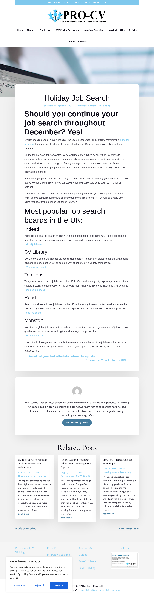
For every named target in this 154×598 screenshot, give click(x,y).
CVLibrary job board (35, 267)
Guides (71, 41)
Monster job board (34, 335)
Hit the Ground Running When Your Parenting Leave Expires (76, 463)
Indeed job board (33, 244)
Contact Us (85, 548)
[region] (39, 574)
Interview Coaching (93, 30)
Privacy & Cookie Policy (109, 590)
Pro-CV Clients (87, 561)
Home (20, 30)
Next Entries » (129, 529)
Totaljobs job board (34, 290)
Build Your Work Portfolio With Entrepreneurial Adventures (32, 463)
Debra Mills (53, 105)
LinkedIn (125, 548)
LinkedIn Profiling (116, 30)
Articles (133, 30)
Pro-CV (51, 548)
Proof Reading (87, 568)
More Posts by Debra (77, 422)
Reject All (39, 585)
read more (23, 513)
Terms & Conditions (88, 590)
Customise (19, 585)
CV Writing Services (66, 30)
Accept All (59, 585)
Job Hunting (104, 105)
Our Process (46, 30)
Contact (82, 41)
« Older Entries (25, 529)
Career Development (85, 105)
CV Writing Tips (84, 476)
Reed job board (32, 312)
